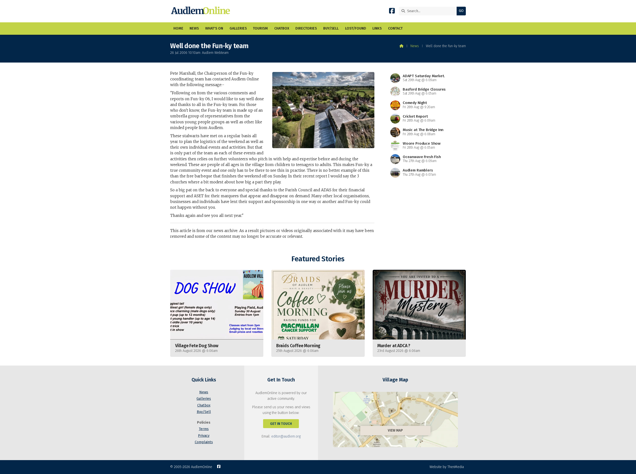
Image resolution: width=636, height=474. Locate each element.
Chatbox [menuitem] (281, 28)
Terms (204, 429)
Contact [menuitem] (395, 28)
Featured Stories (317, 259)
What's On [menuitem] (214, 28)
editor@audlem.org (286, 436)
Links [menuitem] (377, 28)
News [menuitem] (194, 28)
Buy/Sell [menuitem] (331, 28)
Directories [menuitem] (306, 28)
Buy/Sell (204, 412)
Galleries (204, 399)
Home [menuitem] (178, 28)
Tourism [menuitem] (260, 28)
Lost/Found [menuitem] (355, 28)
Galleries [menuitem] (238, 28)
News (414, 46)
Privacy (203, 436)
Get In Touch (281, 424)
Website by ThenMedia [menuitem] (447, 467)
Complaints (204, 442)
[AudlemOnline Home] (201, 11)
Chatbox (203, 405)
